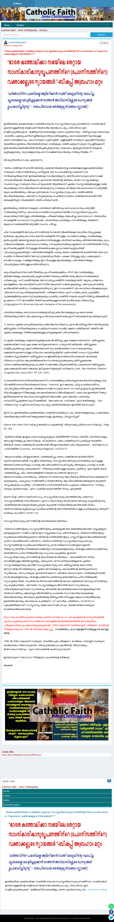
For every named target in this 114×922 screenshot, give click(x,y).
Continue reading (97, 889)
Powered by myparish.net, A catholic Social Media (70, 918)
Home (7, 25)
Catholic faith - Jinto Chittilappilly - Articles (24, 30)
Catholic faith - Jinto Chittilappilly (20, 787)
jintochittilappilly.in (17, 42)
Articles (20, 25)
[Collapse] (109, 780)
